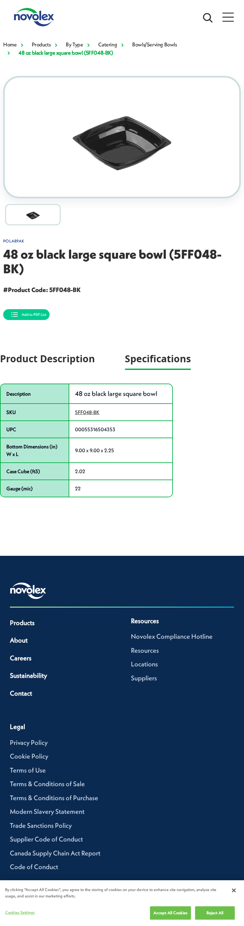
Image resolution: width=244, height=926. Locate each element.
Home (10, 44)
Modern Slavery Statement (47, 811)
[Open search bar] (208, 17)
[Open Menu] (228, 17)
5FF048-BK (87, 412)
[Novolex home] (28, 590)
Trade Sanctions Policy (41, 825)
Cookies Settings (20, 912)
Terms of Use (28, 770)
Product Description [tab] (47, 358)
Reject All (215, 913)
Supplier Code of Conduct (46, 839)
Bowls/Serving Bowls (154, 44)
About (19, 640)
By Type (74, 44)
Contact (21, 693)
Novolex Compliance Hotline (172, 636)
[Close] (234, 890)
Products (41, 44)
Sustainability (28, 675)
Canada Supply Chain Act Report (55, 853)
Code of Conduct (34, 866)
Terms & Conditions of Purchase (54, 797)
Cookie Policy (29, 756)
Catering (107, 44)
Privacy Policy (29, 742)
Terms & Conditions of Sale (47, 784)
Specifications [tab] (158, 358)
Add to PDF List (34, 314)
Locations (144, 664)
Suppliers (144, 678)
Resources (145, 650)
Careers (20, 658)
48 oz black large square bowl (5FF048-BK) (65, 52)
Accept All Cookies (170, 913)
